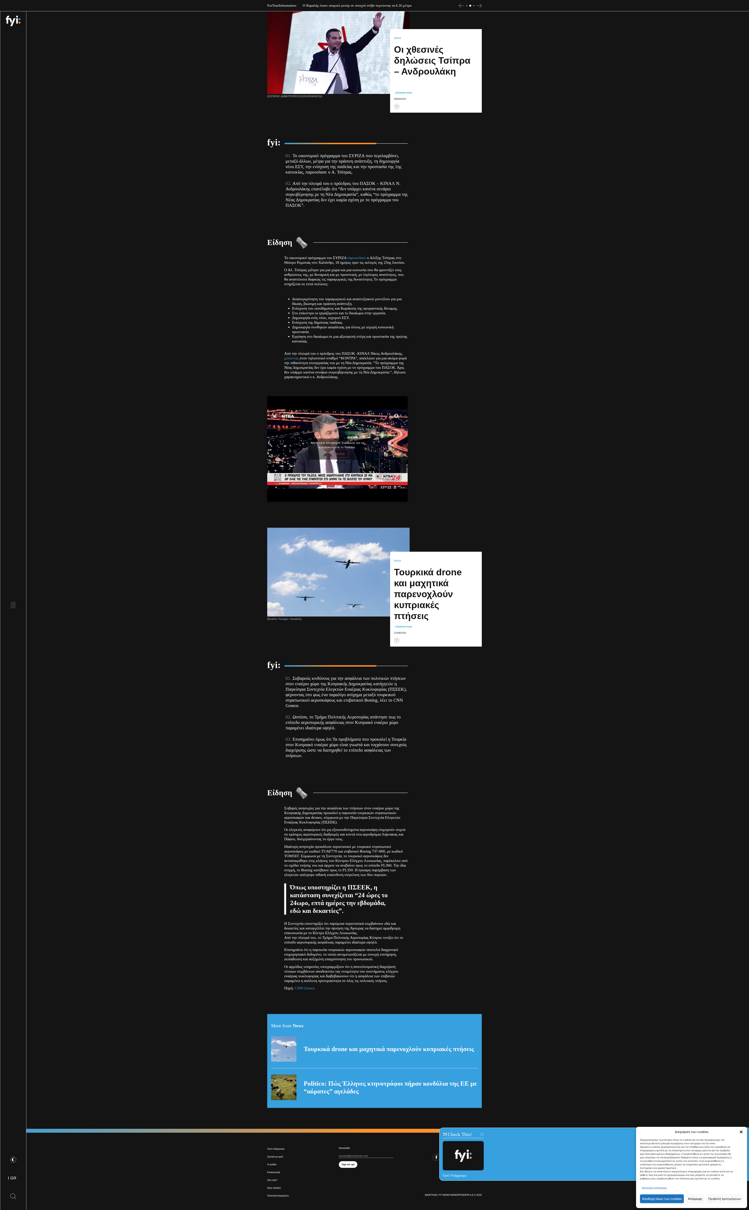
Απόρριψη (695, 1199)
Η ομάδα (271, 1164)
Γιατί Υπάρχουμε (455, 1175)
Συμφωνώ (337, 453)
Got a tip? (272, 1180)
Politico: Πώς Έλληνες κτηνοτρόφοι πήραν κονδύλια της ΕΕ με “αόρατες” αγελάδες (390, 1087)
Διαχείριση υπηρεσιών (654, 1187)
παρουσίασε (356, 258)
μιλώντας (291, 358)
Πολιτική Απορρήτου (278, 1195)
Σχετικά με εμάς (275, 1156)
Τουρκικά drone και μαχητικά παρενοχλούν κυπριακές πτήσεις (389, 1048)
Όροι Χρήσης (274, 1188)
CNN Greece (305, 988)
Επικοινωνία (273, 1172)
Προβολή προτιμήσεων (724, 1199)
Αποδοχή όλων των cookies (662, 1199)
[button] (741, 1132)
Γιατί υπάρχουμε (275, 1149)
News (397, 38)
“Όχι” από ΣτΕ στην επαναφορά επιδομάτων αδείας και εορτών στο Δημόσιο (357, 5)
